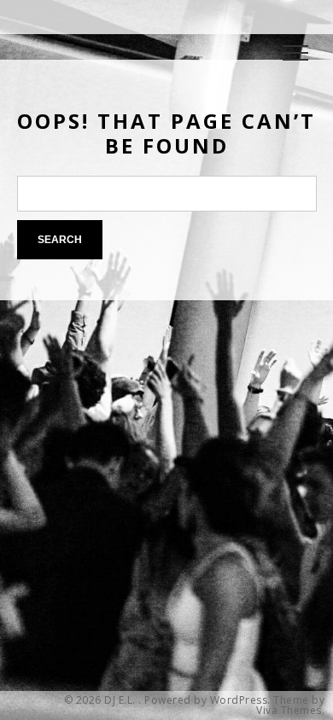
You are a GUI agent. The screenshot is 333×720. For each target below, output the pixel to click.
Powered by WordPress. (207, 700)
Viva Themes (289, 710)
